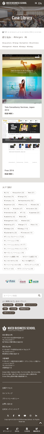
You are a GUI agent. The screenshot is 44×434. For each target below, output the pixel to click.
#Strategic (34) (9, 229)
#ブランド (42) (9, 269)
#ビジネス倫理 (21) (28, 261)
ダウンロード (7, 431)
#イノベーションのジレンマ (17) (14, 245)
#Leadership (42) (9, 217)
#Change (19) (22, 197)
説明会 (17, 431)
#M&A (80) (22, 217)
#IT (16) (22, 213)
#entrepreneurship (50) (26, 201)
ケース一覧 (40, 32)
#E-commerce (33, 43)
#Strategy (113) (23, 229)
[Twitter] (8, 415)
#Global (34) (35, 205)
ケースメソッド (15, 32)
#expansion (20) (9, 205)
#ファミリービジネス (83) (12, 265)
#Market (15, 46)
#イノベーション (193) (11, 241)
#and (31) (31, 193)
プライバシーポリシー (10, 398)
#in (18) (6, 209)
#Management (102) (10, 221)
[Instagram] (30, 415)
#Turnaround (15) (27, 233)
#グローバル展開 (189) (11, 257)
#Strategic (22, 46)
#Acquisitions (7, 43)
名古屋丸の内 (7, 335)
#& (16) (6, 193)
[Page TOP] (40, 423)
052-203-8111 (10, 340)
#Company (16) (9, 201)
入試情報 (27, 431)
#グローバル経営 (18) (30, 257)
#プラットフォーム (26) (25, 269)
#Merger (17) (22, 225)
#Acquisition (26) (18, 193)
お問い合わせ (7, 404)
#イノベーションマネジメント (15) (15, 249)
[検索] (39, 295)
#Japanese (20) (34, 213)
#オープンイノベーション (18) (14, 253)
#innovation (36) (31, 209)
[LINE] (19, 415)
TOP (5, 32)
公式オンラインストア (10, 409)
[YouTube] (25, 415)
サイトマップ (7, 393)
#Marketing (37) (9, 225)
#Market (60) (25, 221)
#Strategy (30, 46)
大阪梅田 (5, 358)
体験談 (36, 431)
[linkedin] (36, 415)
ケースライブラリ (28, 32)
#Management (7, 46)
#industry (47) (18, 209)
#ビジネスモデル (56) (11, 261)
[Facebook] (13, 415)
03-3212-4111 (10, 351)
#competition (23, 43)
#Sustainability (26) (10, 233)
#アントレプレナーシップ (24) (14, 237)
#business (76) (9, 197)
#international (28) (10, 213)
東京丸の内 (6, 347)
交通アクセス (7, 388)
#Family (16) (23, 205)
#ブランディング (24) (32, 265)
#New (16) (34, 225)
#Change (15, 43)
